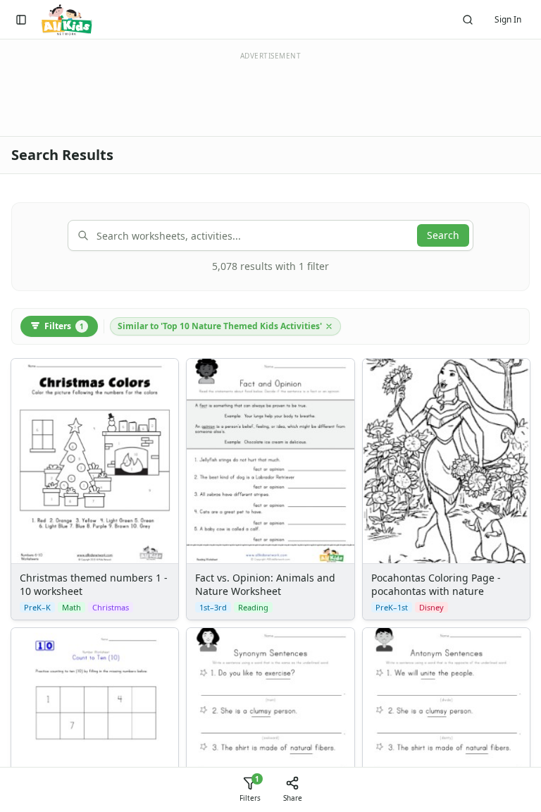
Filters (64, 326)
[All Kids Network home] (66, 20)
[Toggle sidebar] (21, 19)
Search (443, 235)
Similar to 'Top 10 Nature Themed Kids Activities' (220, 326)
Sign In (508, 19)
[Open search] (467, 19)
